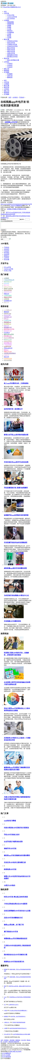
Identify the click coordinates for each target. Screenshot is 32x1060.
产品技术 (9, 63)
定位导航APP (8, 343)
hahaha (5, 976)
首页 (5, 11)
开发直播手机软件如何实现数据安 (15, 542)
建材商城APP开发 (9, 329)
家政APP (6, 325)
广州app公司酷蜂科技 (16, 205)
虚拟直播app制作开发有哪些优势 (15, 568)
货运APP (6, 357)
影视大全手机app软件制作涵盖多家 (16, 434)
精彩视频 (12, 1040)
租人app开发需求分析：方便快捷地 (16, 383)
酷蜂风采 (18, 1040)
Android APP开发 (12, 16)
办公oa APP (7, 315)
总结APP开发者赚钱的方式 (13, 917)
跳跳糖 (5, 969)
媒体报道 (6, 70)
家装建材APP (8, 327)
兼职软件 (6, 312)
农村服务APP (8, 317)
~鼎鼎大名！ (7, 1022)
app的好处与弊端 (10, 820)
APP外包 (6, 299)
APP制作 (6, 278)
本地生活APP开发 (12, 46)
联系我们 (6, 1040)
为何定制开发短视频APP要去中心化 (16, 595)
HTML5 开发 (7, 270)
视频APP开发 (22, 209)
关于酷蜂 (6, 72)
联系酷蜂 (9, 74)
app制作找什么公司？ (14, 1004)
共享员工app (7, 313)
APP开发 (6, 13)
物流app (6, 350)
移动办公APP (8, 339)
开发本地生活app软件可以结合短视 (16, 462)
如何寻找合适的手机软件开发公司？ (18, 1028)
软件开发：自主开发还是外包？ (18, 1016)
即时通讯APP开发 (12, 56)
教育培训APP (8, 281)
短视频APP (10, 209)
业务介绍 (9, 75)
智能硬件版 (10, 23)
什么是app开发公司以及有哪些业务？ (18, 1010)
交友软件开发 (8, 358)
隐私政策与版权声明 (14, 1041)
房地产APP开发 (8, 288)
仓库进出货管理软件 (10, 353)
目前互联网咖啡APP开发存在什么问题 (17, 911)
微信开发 (6, 58)
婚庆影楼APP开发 (12, 55)
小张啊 (5, 1028)
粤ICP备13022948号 (15, 1051)
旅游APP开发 (11, 42)
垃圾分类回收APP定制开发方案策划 (16, 827)
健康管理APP (8, 292)
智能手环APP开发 (10, 848)
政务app (6, 318)
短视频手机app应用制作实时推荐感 (16, 515)
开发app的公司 (8, 348)
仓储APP (6, 355)
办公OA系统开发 (9, 337)
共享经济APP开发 (12, 41)
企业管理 (6, 254)
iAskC (5, 997)
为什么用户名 (7, 1034)
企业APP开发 (8, 341)
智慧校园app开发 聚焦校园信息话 (15, 938)
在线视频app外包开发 (11, 122)
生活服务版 (10, 32)
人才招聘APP (8, 310)
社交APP (6, 283)
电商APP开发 (11, 49)
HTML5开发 (10, 15)
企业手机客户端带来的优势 (13, 841)
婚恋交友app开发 (9, 334)
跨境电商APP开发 (10, 869)
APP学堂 (6, 257)
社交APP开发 (8, 360)
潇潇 (5, 986)
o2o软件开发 (7, 320)
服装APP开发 (11, 51)
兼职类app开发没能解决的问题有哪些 (17, 855)
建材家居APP (8, 331)
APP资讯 (6, 61)
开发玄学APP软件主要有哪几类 (15, 862)
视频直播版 (10, 22)
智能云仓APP (8, 351)
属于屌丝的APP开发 (11, 931)
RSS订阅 (23, 1040)
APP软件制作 (8, 295)
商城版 (9, 27)
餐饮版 (9, 36)
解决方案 (6, 39)
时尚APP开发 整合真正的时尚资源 (16, 897)
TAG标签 (5, 1041)
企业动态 (9, 65)
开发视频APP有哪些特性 (12, 621)
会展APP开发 (11, 53)
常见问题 (6, 259)
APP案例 (6, 20)
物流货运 (9, 30)
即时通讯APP (8, 336)
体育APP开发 (8, 287)
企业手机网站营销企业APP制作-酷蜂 (21, 1034)
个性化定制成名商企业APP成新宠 (15, 904)
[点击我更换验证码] (6, 221)
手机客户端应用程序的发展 (18, 1022)
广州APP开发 (8, 344)
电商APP (6, 293)
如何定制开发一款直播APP (13, 409)
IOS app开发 (7, 267)
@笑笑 (5, 1010)
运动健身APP (8, 300)
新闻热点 (6, 256)
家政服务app (7, 322)
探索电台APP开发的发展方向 (14, 961)
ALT (5, 1004)
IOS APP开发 (11, 18)
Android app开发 (8, 269)
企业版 (9, 34)
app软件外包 (7, 346)
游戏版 (9, 25)
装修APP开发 (8, 297)
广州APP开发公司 (9, 280)
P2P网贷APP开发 (12, 44)
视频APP (16, 209)
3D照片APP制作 (9, 885)
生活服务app (7, 324)
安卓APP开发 (8, 290)
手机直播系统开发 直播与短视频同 (16, 487)
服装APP (6, 302)
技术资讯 (6, 252)
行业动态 (9, 67)
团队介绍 (6, 68)
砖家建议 (6, 1016)
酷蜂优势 (9, 77)
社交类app (7, 332)
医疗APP (6, 285)
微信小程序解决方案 (13, 60)
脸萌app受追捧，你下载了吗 (14, 924)
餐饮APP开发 (11, 48)
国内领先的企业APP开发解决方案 (15, 954)
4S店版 (9, 37)
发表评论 (3, 230)
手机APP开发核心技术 (12, 834)
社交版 (9, 29)
